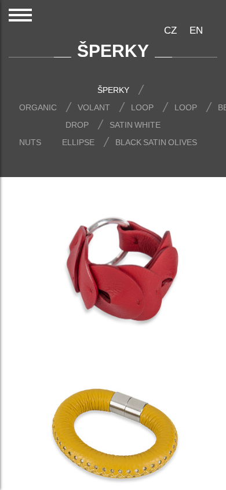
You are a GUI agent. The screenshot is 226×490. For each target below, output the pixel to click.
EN (196, 30)
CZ (170, 30)
